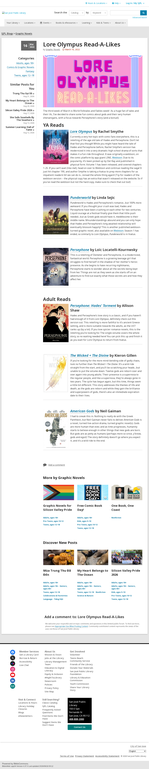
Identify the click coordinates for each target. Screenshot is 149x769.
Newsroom (50, 681)
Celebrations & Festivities (55, 595)
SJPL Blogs (7, 33)
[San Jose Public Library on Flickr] (12, 663)
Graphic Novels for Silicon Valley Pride (57, 508)
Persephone (79, 249)
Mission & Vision (53, 654)
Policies (48, 684)
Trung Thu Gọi (22, 93)
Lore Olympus (81, 131)
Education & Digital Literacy (54, 669)
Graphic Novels (23, 33)
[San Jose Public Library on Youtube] (12, 674)
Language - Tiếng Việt (53, 599)
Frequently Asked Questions (51, 711)
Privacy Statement (84, 755)
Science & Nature (85, 595)
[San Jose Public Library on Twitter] (12, 657)
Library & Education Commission (80, 679)
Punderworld (80, 197)
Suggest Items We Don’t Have (51, 723)
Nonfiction (116, 517)
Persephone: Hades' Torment (93, 305)
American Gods (82, 411)
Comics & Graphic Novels (20, 67)
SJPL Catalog (48, 706)
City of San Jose (138, 746)
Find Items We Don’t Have (52, 717)
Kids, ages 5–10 (84, 521)
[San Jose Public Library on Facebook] (12, 652)
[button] (96, 3)
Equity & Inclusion (54, 674)
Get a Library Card (28, 654)
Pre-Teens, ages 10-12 (53, 521)
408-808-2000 (76, 719)
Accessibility (25, 661)
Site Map (49, 691)
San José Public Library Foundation (81, 672)
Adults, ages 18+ (25, 63)
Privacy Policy (52, 688)
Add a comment (56, 464)
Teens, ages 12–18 (24, 75)
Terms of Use (67, 755)
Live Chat (24, 665)
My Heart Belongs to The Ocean (92, 573)
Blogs (21, 712)
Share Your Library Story (79, 688)
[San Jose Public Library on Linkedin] (12, 680)
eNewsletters (25, 715)
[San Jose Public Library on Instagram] (12, 669)
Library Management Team (56, 663)
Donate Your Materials (81, 667)
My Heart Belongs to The (20, 102)
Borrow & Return (28, 658)
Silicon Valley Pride (18, 110)
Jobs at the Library (54, 658)
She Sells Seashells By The (22, 119)
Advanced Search (140, 17)
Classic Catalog (49, 702)
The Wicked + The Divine (89, 355)
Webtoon (117, 157)
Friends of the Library (81, 664)
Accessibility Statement (107, 755)
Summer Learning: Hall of (20, 128)
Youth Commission (79, 683)
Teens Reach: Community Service (80, 659)
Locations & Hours (27, 702)
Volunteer (75, 654)
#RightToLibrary (53, 677)
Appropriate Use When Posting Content (71, 626)
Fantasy (30, 71)
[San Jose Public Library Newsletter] (12, 686)
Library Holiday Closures (26, 707)
